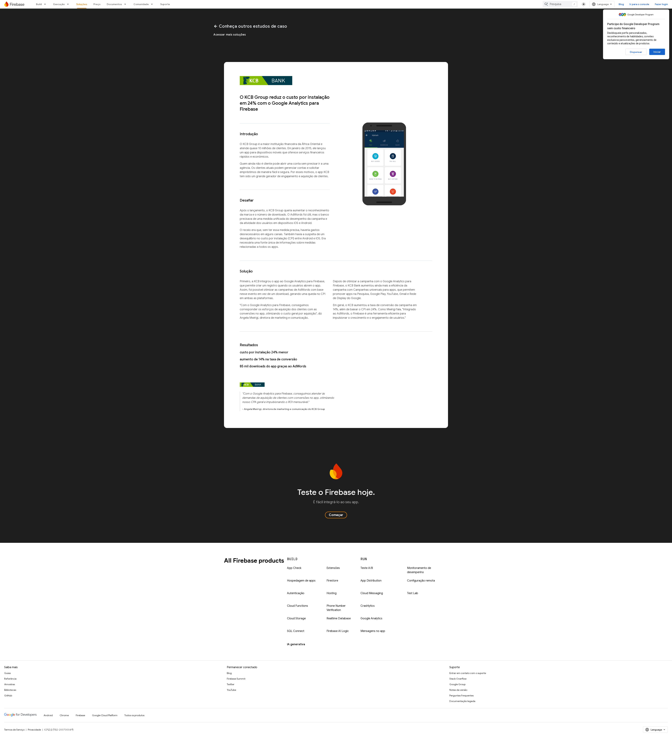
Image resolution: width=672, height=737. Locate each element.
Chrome (64, 715)
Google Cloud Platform (104, 715)
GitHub (8, 695)
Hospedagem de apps (301, 580)
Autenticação (295, 593)
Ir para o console (639, 4)
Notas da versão (458, 689)
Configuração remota (421, 580)
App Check (294, 568)
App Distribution (371, 580)
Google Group (457, 684)
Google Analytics (371, 618)
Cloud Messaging (371, 593)
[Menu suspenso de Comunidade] (153, 4)
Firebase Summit (236, 678)
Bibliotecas (10, 689)
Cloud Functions (297, 606)
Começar (336, 515)
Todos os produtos (134, 715)
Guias (7, 673)
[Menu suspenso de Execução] (69, 4)
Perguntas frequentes (461, 695)
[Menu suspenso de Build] (46, 4)
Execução (59, 4)
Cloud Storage (296, 618)
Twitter (230, 684)
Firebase (80, 715)
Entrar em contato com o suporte (467, 673)
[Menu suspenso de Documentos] (126, 4)
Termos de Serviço (14, 729)
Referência (10, 678)
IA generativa (296, 644)
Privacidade (34, 729)
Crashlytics (367, 606)
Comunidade (141, 4)
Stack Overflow (458, 678)
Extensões (333, 568)
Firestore (332, 580)
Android (48, 715)
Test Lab (412, 593)
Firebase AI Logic (338, 631)
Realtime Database (339, 618)
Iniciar (657, 51)
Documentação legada (462, 701)
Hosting (332, 593)
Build (39, 4)
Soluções (81, 4)
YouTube (231, 689)
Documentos (114, 4)
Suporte (165, 4)
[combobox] (560, 4)
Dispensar (636, 52)
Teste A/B (366, 568)
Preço (96, 4)
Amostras (9, 684)
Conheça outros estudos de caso (250, 26)
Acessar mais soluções (230, 34)
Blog (621, 4)
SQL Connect (295, 631)
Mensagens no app (372, 631)
